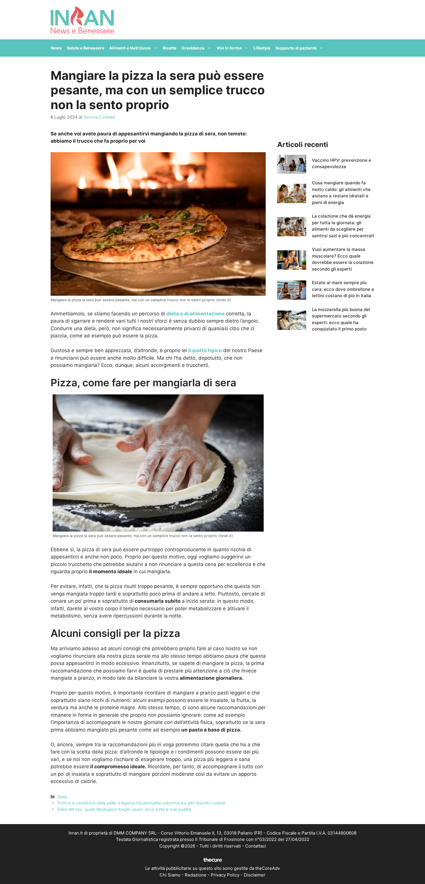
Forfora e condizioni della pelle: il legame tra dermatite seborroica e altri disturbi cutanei (141, 802)
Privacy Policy (225, 875)
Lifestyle (262, 47)
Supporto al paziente (296, 47)
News (56, 47)
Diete (62, 796)
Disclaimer (254, 875)
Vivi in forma (229, 47)
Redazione (195, 875)
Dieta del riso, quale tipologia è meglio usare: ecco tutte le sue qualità (124, 809)
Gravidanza (193, 47)
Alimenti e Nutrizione (130, 47)
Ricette (169, 47)
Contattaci (255, 846)
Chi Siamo (170, 875)
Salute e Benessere (85, 47)
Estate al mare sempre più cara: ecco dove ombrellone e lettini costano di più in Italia (343, 289)
